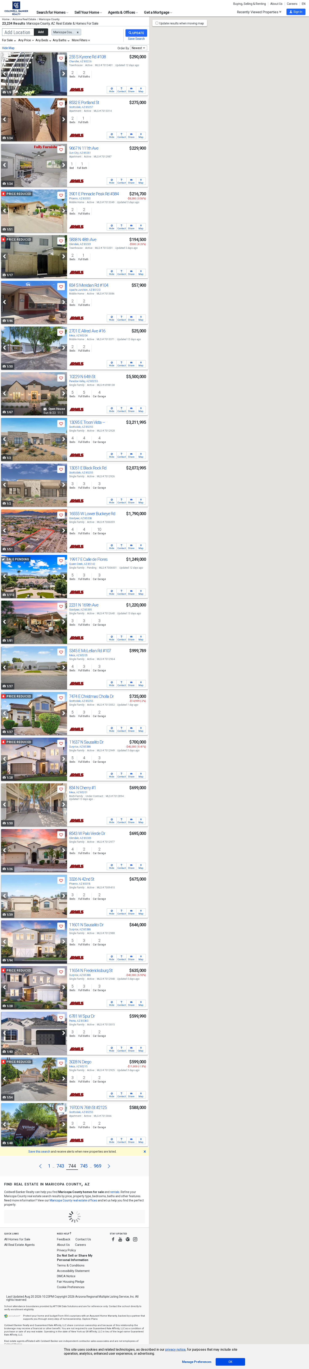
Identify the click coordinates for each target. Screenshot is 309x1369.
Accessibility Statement (73, 1271)
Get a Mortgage (157, 12)
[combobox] (9, 40)
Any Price (24, 40)
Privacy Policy (66, 1250)
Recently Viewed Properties (258, 12)
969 (97, 1166)
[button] (296, 12)
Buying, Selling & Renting (249, 3)
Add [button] (41, 32)
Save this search (39, 1151)
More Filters (79, 40)
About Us (276, 3)
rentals (114, 1192)
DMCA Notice (66, 1276)
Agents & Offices (122, 12)
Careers (292, 3)
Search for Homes (51, 12)
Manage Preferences (196, 1361)
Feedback (63, 1239)
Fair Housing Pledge (70, 1282)
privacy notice (175, 1350)
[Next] (63, 73)
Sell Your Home (87, 12)
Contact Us (83, 1239)
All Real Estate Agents (19, 1245)
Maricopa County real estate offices (73, 1200)
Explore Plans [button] (90, 1319)
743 (60, 1166)
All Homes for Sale (17, 1239)
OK (230, 1362)
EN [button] (303, 3)
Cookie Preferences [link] (71, 1287)
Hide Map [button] (8, 48)
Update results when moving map (181, 23)
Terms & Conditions (71, 1265)
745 (84, 1166)
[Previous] (4, 73)
